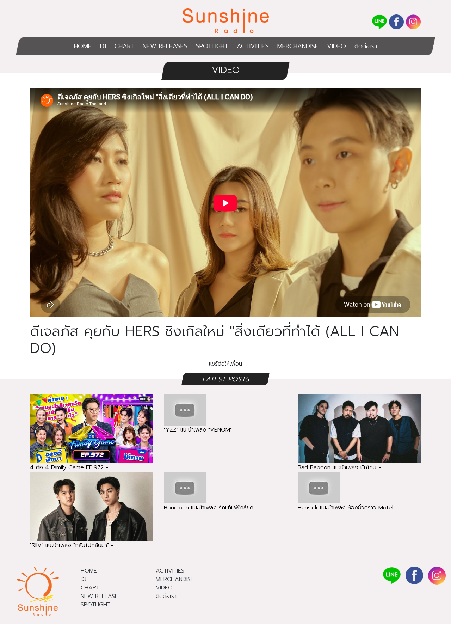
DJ (103, 46)
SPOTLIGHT (212, 46)
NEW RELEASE (99, 596)
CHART (124, 46)
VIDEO (336, 46)
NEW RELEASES (165, 46)
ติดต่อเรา (365, 46)
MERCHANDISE (298, 46)
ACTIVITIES (253, 46)
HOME (83, 46)
